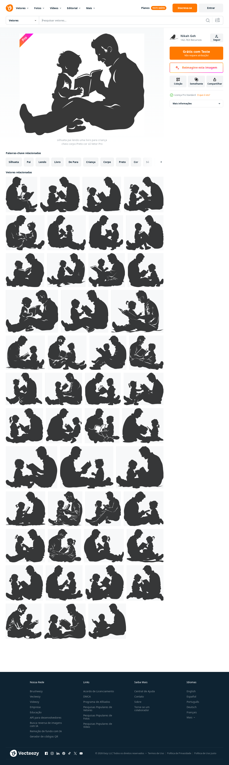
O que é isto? (203, 95)
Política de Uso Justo (205, 753)
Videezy (34, 701)
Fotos (37, 8)
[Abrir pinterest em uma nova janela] (63, 753)
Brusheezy (36, 691)
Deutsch (192, 707)
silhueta (14, 162)
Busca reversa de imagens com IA (46, 724)
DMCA (87, 696)
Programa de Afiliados (96, 701)
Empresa (35, 707)
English (191, 691)
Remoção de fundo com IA (46, 731)
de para (73, 162)
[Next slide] (158, 162)
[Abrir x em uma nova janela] (75, 753)
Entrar (211, 8)
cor (136, 162)
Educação (35, 712)
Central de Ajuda (144, 691)
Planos (145, 8)
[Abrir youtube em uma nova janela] (81, 753)
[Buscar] (208, 20)
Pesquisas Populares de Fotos (97, 717)
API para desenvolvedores (45, 717)
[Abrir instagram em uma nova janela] (52, 753)
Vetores (21, 8)
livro (57, 162)
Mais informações (182, 103)
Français (192, 712)
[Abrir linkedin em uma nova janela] (57, 753)
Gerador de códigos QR (44, 736)
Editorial (72, 8)
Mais (89, 8)
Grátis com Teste (196, 53)
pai (29, 162)
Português (193, 701)
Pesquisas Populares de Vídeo (97, 725)
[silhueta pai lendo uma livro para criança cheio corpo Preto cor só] (21, 194)
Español (191, 696)
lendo (42, 162)
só (147, 162)
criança (90, 162)
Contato (139, 696)
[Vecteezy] (9, 8)
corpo (107, 162)
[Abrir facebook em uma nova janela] (46, 753)
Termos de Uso (156, 753)
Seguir (216, 39)
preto (122, 162)
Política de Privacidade (179, 753)
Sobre (137, 701)
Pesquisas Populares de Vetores (97, 708)
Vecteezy (35, 696)
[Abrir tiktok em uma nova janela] (69, 753)
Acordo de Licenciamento (98, 691)
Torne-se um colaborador (142, 708)
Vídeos (54, 8)
